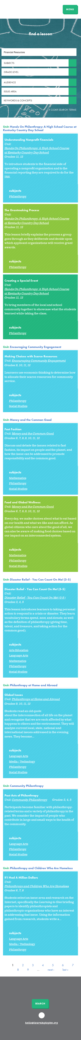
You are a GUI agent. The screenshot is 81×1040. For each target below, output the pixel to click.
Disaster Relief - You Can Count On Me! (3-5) (40, 580)
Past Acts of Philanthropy (21, 795)
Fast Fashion (13, 429)
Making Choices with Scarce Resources (31, 356)
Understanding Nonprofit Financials (29, 140)
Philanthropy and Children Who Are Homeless (41, 868)
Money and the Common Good (31, 420)
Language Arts (18, 655)
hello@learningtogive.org (41, 1023)
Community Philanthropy (27, 786)
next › (51, 970)
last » (65, 970)
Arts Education (18, 650)
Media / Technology (22, 761)
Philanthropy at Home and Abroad (33, 685)
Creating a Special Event (21, 281)
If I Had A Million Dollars (21, 878)
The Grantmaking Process (22, 210)
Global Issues (14, 695)
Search (40, 1003)
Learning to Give (17, 9)
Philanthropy (17, 196)
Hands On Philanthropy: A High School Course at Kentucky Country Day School (39, 128)
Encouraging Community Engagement (35, 347)
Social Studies (18, 406)
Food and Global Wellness (22, 502)
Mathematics (17, 478)
